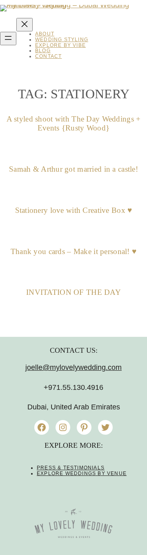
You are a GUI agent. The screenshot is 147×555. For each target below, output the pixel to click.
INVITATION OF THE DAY (73, 292)
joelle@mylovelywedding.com (73, 367)
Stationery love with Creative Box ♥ (73, 210)
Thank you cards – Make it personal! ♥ (74, 251)
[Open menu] (8, 38)
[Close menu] (24, 24)
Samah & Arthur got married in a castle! (73, 169)
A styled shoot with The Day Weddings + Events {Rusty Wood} (74, 123)
